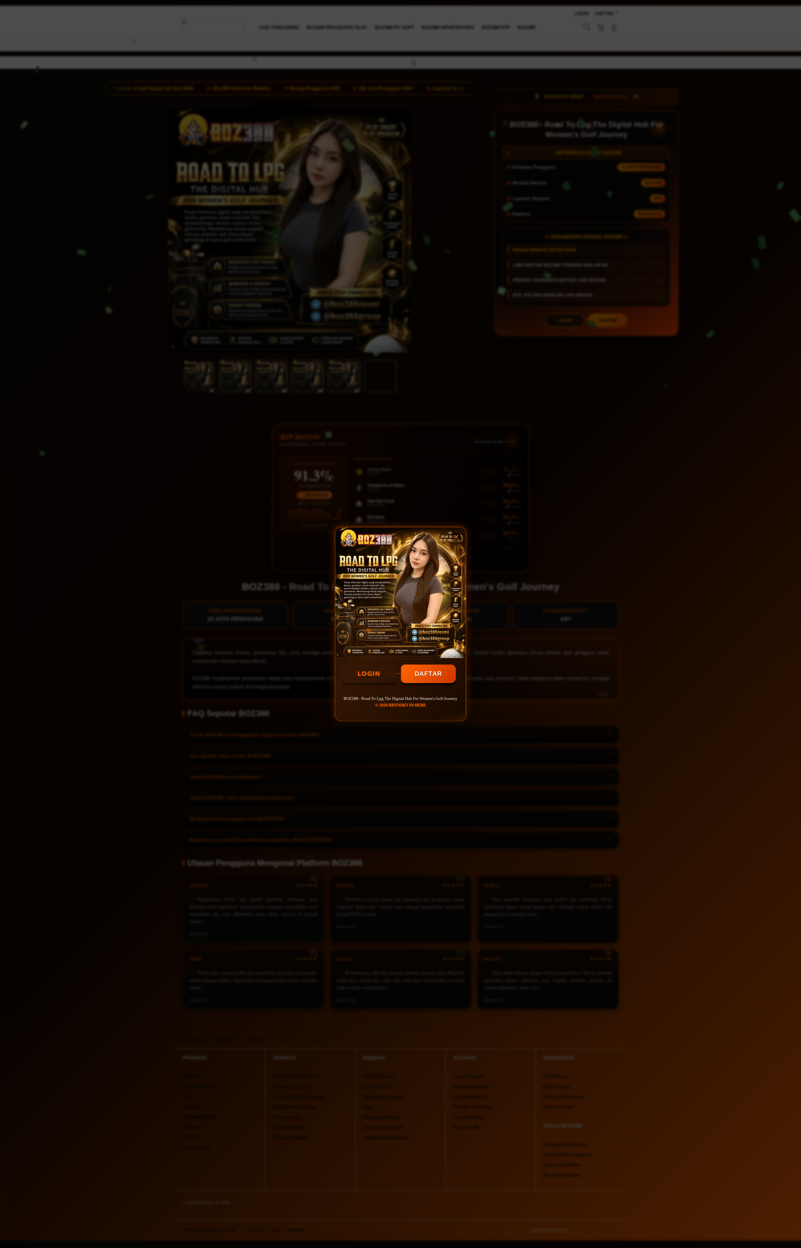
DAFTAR (428, 673)
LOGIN (369, 673)
